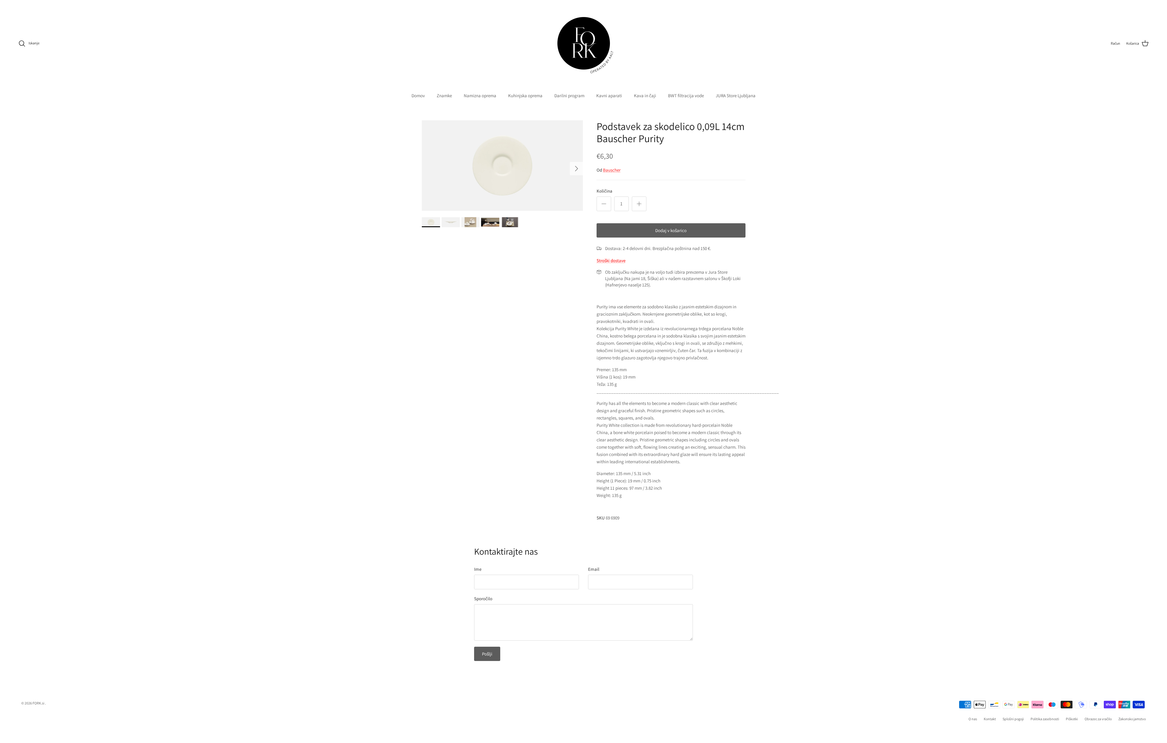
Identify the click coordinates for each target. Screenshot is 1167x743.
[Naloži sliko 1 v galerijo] (502, 165)
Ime (478, 569)
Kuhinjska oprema (525, 95)
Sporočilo (483, 598)
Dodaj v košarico (671, 230)
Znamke (444, 95)
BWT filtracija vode (686, 95)
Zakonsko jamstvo (1132, 719)
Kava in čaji (645, 95)
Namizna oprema (480, 95)
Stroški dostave (611, 260)
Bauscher (612, 170)
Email (593, 569)
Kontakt (990, 719)
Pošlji (487, 654)
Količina (604, 191)
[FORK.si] (583, 43)
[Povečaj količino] (639, 204)
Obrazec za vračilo (1098, 719)
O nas (973, 719)
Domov (418, 95)
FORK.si (38, 703)
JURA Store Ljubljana (736, 95)
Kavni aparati (609, 95)
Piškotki (1072, 719)
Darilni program (569, 95)
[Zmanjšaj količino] (604, 204)
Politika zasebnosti (1045, 719)
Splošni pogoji (1013, 719)
